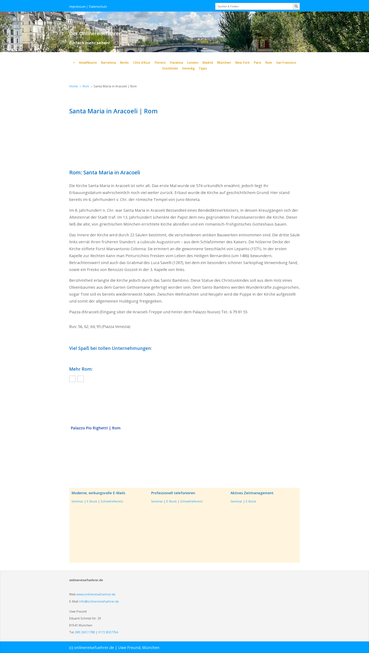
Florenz (160, 63)
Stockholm (170, 68)
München (224, 63)
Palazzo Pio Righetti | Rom (96, 428)
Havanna (176, 63)
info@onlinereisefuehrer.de (99, 601)
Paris (257, 63)
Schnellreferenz (112, 501)
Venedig (188, 68)
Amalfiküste (88, 63)
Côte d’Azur (141, 63)
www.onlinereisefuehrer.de (95, 594)
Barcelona (108, 63)
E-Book (92, 501)
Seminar (77, 501)
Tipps (203, 68)
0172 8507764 (108, 632)
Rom (268, 63)
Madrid (208, 63)
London (192, 63)
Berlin (124, 63)
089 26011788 (85, 632)
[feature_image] (184, 404)
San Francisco (286, 63)
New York (242, 63)
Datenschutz (98, 6)
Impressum (77, 6)
